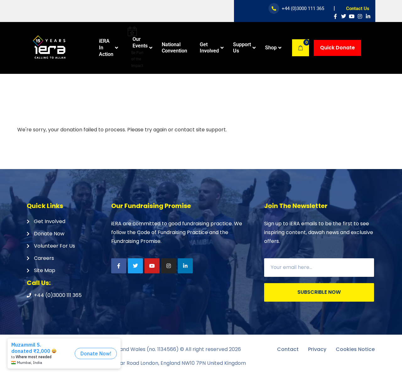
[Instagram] (359, 16)
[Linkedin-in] (368, 16)
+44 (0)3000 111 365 (303, 8)
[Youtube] (351, 16)
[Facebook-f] (335, 16)
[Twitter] (343, 16)
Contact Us (357, 8)
